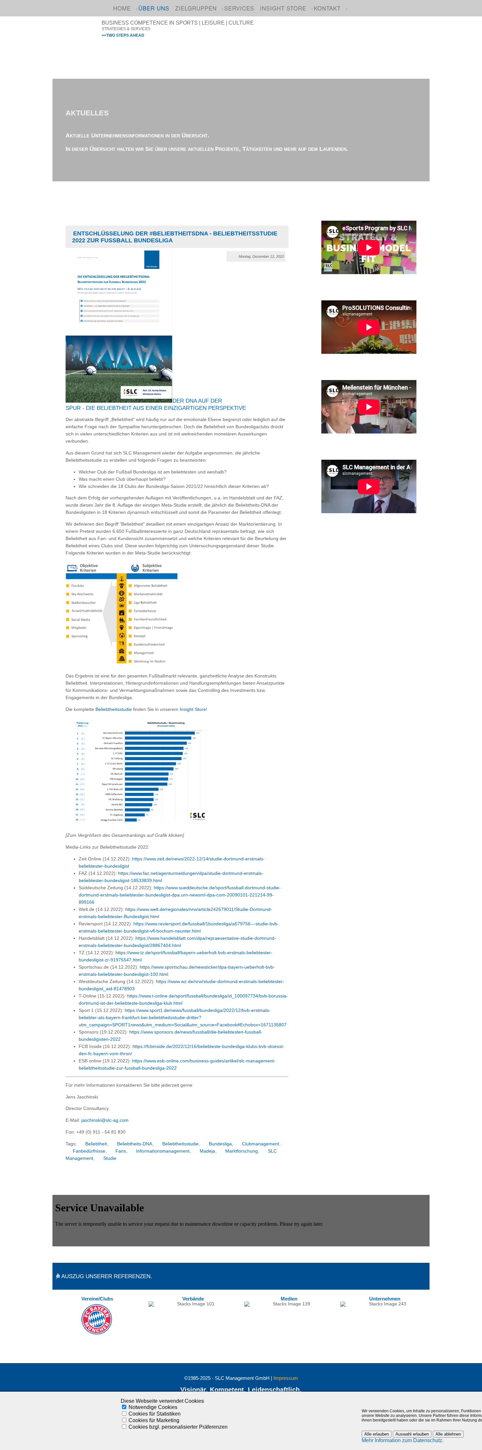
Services (239, 8)
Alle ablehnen (448, 1434)
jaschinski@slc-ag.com (105, 1120)
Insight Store (283, 8)
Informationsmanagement (163, 1151)
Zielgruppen (196, 8)
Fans (120, 1151)
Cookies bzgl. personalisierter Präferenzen (178, 1427)
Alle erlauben (376, 1434)
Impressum (285, 1378)
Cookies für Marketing (154, 1420)
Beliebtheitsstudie (113, 709)
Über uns (153, 8)
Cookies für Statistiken (155, 1414)
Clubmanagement (260, 1143)
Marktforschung (241, 1151)
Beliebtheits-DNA (134, 1143)
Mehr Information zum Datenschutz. (403, 1440)
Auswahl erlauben (412, 1434)
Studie (109, 1158)
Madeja (207, 1151)
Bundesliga (220, 1143)
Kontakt (327, 8)
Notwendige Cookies (153, 1407)
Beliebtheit (96, 1143)
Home (122, 8)
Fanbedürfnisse (89, 1151)
